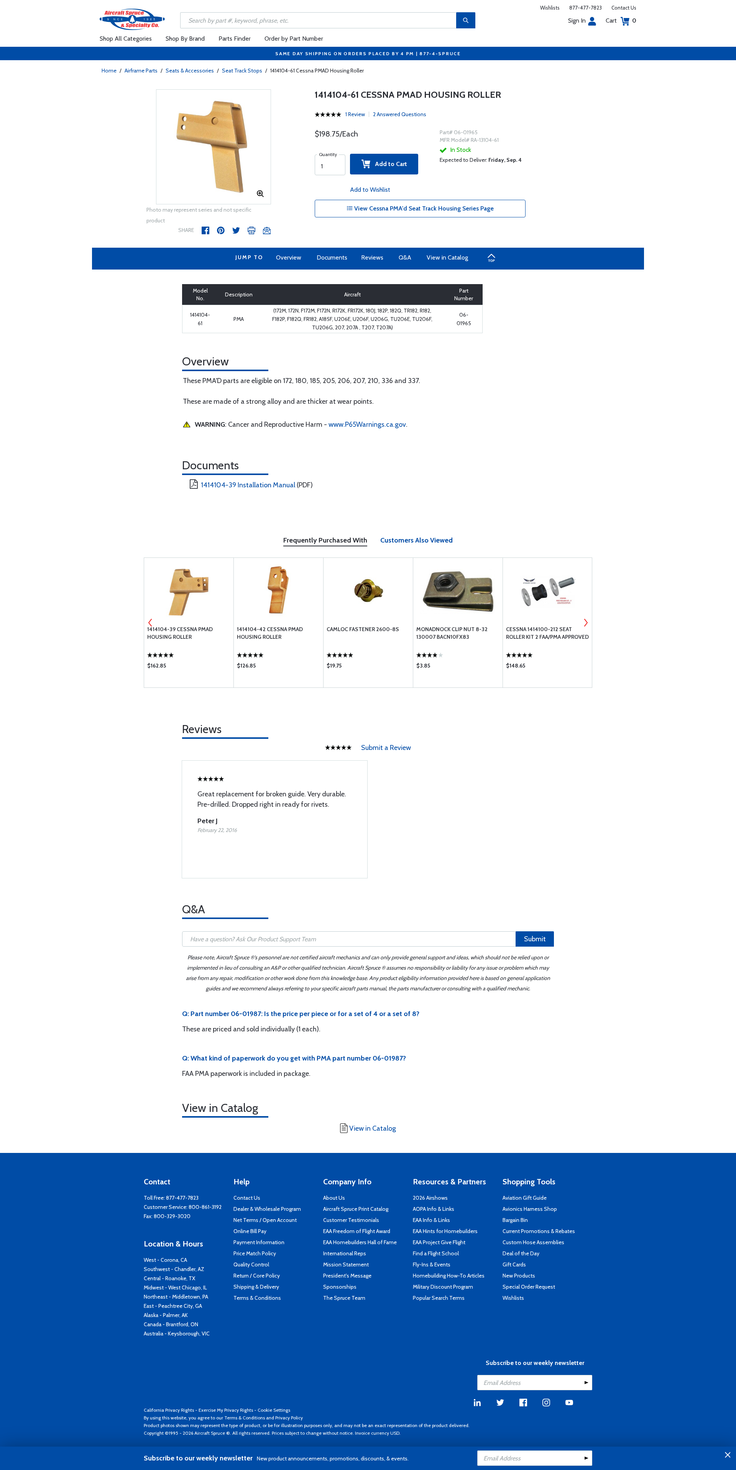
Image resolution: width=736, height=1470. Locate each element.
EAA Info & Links (431, 1220)
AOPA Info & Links (433, 1208)
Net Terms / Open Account (265, 1220)
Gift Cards (514, 1264)
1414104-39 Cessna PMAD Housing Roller (180, 633)
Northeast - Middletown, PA (176, 1296)
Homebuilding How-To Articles (449, 1275)
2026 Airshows (430, 1197)
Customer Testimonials (351, 1220)
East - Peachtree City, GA (173, 1305)
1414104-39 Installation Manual (248, 485)
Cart (621, 20)
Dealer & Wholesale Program (267, 1208)
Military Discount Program (443, 1286)
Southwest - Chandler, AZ (174, 1269)
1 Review (355, 114)
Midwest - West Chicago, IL (175, 1287)
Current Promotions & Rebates (539, 1231)
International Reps (344, 1253)
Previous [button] (150, 623)
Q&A (405, 257)
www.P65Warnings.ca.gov (367, 424)
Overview (288, 257)
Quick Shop (188, 667)
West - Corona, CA (165, 1259)
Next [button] (585, 623)
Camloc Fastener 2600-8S (363, 629)
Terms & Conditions (257, 1297)
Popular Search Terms (439, 1297)
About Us (334, 1197)
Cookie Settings (274, 1410)
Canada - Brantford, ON (171, 1324)
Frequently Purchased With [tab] (325, 540)
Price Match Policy (254, 1253)
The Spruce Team (344, 1297)
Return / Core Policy (256, 1275)
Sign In (577, 20)
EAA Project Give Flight (439, 1242)
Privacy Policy (289, 1418)
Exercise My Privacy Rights (226, 1410)
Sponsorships (339, 1286)
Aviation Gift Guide (525, 1197)
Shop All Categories (126, 38)
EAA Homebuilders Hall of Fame (360, 1242)
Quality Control (251, 1264)
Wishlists (550, 8)
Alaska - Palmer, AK (166, 1315)
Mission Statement (346, 1264)
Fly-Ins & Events (431, 1264)
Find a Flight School (436, 1253)
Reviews (372, 257)
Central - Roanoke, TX (169, 1278)
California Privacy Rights (169, 1410)
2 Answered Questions (399, 114)
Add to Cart (388, 164)
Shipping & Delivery (256, 1286)
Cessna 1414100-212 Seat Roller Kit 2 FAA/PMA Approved (547, 633)
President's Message (347, 1275)
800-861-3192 (205, 1207)
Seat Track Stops (242, 70)
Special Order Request (529, 1286)
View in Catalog (447, 257)
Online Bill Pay (249, 1231)
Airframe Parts (141, 70)
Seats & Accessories (190, 70)
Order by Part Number (293, 38)
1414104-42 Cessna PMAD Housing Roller (270, 633)
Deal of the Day (521, 1253)
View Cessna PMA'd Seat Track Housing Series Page (423, 208)
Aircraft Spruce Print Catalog (355, 1208)
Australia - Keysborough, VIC (177, 1333)
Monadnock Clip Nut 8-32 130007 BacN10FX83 (452, 633)
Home (109, 70)
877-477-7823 (585, 8)
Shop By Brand (185, 38)
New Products (519, 1275)
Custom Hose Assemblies (533, 1242)
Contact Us (623, 8)
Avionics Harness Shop (530, 1208)
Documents (332, 257)
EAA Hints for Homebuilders (445, 1231)
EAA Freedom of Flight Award (356, 1231)
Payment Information (258, 1242)
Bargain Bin (515, 1220)
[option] (213, 147)
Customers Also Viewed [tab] (416, 540)
